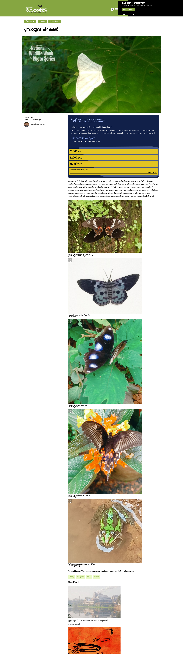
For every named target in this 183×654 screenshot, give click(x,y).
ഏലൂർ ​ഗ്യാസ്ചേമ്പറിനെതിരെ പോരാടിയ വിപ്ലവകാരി (88, 620)
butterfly (71, 577)
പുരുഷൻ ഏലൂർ (74, 624)
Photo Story (54, 21)
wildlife (96, 577)
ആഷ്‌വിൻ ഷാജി (36, 124)
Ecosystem (30, 21)
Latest (42, 21)
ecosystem (80, 577)
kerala (89, 577)
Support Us (127, 10)
